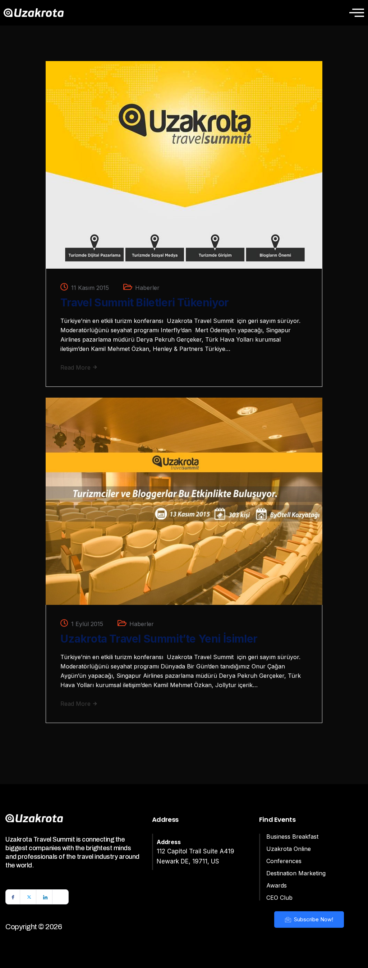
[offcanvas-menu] (357, 13)
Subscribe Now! (313, 919)
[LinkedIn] (45, 897)
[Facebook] (13, 897)
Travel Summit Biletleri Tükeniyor (144, 302)
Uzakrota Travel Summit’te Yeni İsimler (159, 638)
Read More (76, 367)
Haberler (147, 287)
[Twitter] (29, 897)
